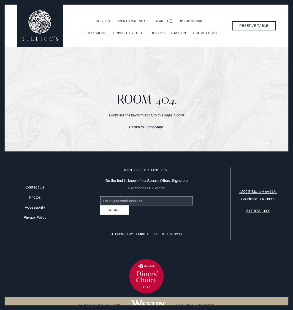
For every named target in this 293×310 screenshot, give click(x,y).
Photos (103, 21)
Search (161, 21)
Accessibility (35, 209)
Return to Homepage (146, 127)
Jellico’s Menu (92, 33)
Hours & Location (168, 33)
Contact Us (34, 189)
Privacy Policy (35, 219)
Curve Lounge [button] (207, 33)
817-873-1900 (191, 21)
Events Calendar (132, 21)
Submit (114, 213)
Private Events (128, 33)
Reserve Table (254, 25)
